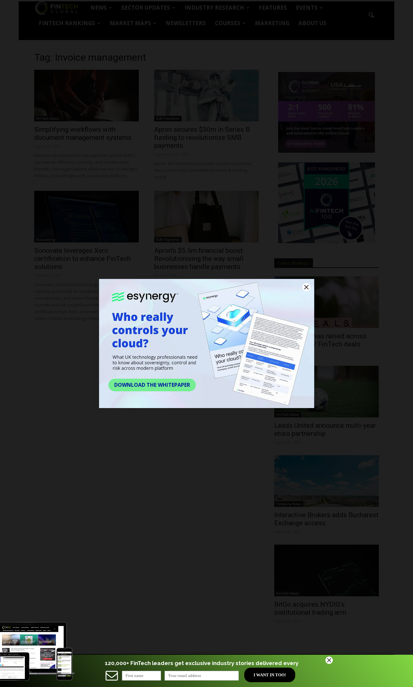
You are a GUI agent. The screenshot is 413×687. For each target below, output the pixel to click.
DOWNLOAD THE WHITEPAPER (152, 384)
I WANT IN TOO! (270, 674)
